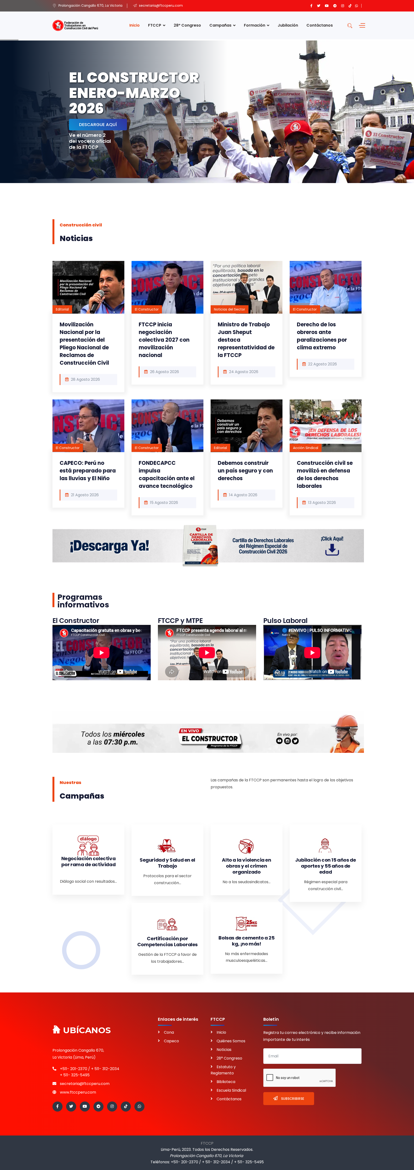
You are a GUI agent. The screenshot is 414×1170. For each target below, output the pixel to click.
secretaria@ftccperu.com (84, 1083)
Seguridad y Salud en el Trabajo (167, 863)
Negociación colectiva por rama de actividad (88, 861)
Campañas (220, 25)
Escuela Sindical (231, 1090)
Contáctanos (319, 25)
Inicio (134, 25)
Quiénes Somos (231, 1041)
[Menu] (361, 25)
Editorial (62, 309)
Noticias (224, 1049)
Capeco (171, 1041)
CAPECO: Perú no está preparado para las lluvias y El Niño (88, 470)
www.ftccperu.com (78, 1092)
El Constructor (147, 309)
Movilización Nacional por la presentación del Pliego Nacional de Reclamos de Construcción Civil (84, 344)
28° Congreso (187, 25)
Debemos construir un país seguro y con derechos (245, 470)
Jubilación (288, 25)
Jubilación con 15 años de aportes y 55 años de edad (325, 866)
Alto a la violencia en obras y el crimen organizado (246, 866)
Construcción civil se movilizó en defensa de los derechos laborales (325, 474)
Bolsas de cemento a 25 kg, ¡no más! (246, 940)
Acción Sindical (305, 447)
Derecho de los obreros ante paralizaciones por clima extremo (322, 336)
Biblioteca (226, 1081)
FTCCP (207, 1143)
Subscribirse (292, 1098)
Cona (169, 1032)
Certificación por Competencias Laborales (167, 941)
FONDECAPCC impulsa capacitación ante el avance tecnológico (167, 474)
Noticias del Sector (229, 309)
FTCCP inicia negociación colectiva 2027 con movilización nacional (164, 340)
